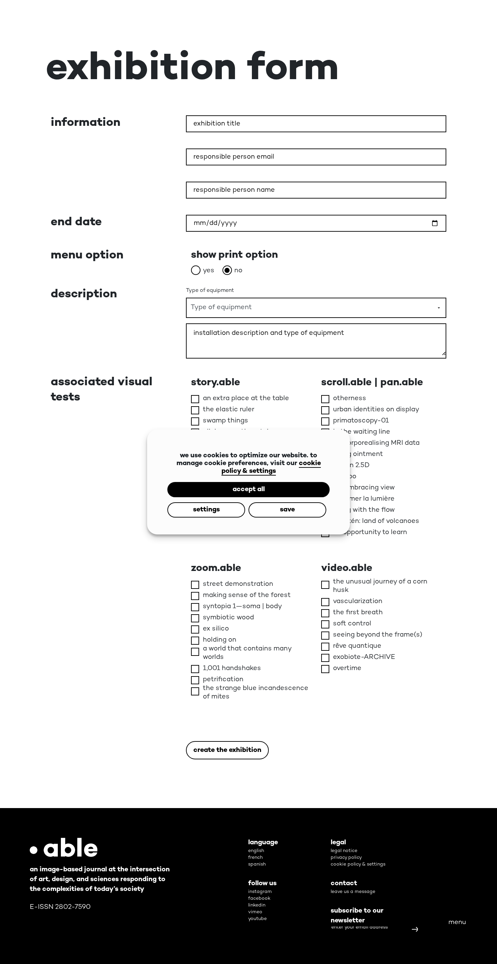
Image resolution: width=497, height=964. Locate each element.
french (255, 857)
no (238, 270)
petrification (223, 679)
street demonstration (238, 584)
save (248, 520)
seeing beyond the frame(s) (377, 635)
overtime (347, 668)
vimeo (255, 912)
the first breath (358, 612)
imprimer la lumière (364, 499)
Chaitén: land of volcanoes (376, 521)
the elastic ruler (228, 409)
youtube (257, 918)
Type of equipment (210, 291)
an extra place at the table (246, 398)
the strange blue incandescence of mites (255, 693)
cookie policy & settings (271, 457)
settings (248, 499)
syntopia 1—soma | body (242, 606)
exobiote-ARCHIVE (364, 657)
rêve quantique (357, 646)
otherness (349, 398)
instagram (260, 891)
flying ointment (358, 454)
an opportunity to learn (370, 532)
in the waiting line (361, 432)
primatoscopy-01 (361, 420)
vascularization (357, 601)
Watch (379, 774)
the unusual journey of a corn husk (380, 586)
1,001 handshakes (232, 668)
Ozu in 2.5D (351, 465)
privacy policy (346, 857)
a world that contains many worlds (247, 653)
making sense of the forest (247, 595)
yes (208, 270)
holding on (219, 640)
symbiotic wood (228, 617)
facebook (259, 898)
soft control (352, 623)
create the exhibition (227, 750)
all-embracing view (364, 487)
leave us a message (353, 891)
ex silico (216, 629)
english (256, 850)
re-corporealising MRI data (376, 443)
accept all (249, 479)
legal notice (344, 850)
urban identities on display (376, 409)
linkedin (256, 905)
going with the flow (364, 510)
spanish (257, 864)
